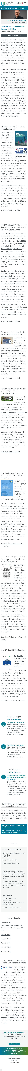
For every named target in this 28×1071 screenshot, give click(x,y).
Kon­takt (15, 1051)
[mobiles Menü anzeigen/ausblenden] (25, 3)
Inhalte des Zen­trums (13, 35)
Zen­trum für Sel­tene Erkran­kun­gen (14, 8)
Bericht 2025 (5, 951)
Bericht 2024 (5, 947)
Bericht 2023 (5, 943)
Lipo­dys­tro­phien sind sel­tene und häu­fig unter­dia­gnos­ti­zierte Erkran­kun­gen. (17, 777)
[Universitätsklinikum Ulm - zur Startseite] (1, 8)
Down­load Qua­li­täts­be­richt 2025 (12, 700)
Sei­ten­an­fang (21, 1051)
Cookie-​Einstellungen (7, 1051)
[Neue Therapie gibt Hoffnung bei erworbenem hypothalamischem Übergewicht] (7, 572)
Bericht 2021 (5, 939)
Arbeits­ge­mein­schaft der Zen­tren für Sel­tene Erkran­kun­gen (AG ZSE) (13, 246)
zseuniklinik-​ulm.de (13, 863)
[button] (18, 3)
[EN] (22, 3)
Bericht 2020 (5, 935)
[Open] (1, 1070)
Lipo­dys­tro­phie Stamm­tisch (15, 723)
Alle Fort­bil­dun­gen (14, 772)
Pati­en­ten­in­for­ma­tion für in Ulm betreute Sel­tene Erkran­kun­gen (12, 831)
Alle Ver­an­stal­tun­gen (14, 719)
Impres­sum (7, 1050)
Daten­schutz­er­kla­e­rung (17, 1050)
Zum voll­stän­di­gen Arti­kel (10, 210)
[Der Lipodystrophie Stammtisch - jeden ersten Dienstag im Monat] (7, 488)
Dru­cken (13, 1053)
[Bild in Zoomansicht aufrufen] (21, 151)
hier (5, 1023)
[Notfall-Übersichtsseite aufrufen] (20, 3)
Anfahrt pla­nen (14, 1044)
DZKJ (25, 967)
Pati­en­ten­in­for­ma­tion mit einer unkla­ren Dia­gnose (13, 826)
